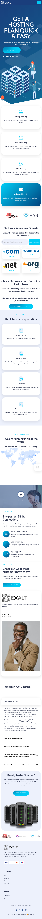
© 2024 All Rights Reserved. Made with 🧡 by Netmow (21, 914)
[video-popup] (21, 495)
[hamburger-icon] (39, 2)
